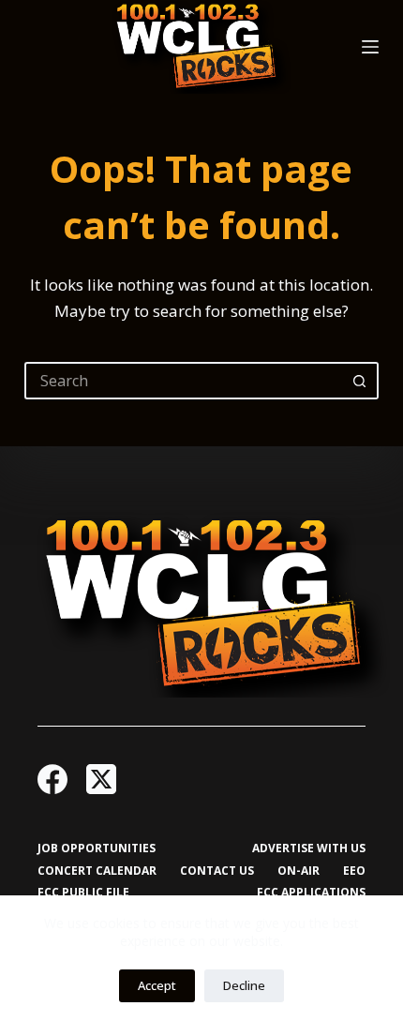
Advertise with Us (309, 848)
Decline (244, 985)
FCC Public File (83, 892)
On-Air (298, 870)
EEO (354, 870)
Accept (157, 985)
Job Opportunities (96, 848)
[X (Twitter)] (101, 779)
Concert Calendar (97, 870)
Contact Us (217, 870)
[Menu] (370, 46)
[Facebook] (52, 779)
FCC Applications (311, 892)
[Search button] (360, 380)
